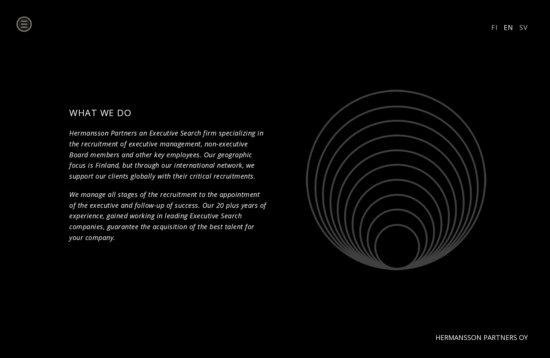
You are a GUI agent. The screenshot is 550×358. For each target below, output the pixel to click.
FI (494, 27)
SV (523, 27)
